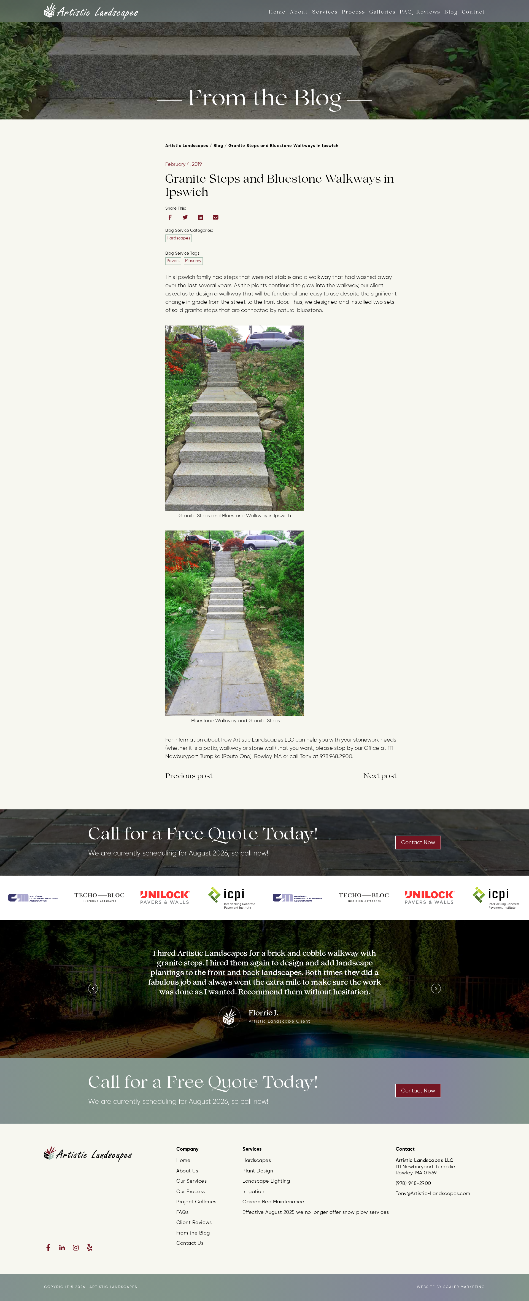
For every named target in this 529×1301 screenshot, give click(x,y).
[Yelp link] (89, 1247)
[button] (93, 988)
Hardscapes (178, 238)
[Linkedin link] (62, 1247)
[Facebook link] (48, 1247)
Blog (218, 146)
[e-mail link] (215, 217)
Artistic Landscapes (186, 146)
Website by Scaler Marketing (451, 1287)
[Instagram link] (76, 1247)
